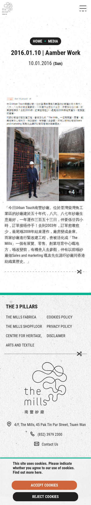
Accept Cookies (44, 485)
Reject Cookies (45, 496)
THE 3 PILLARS (22, 307)
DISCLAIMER (56, 336)
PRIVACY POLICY (59, 326)
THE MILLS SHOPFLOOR (24, 326)
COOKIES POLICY (59, 317)
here (38, 472)
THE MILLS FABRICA (21, 317)
